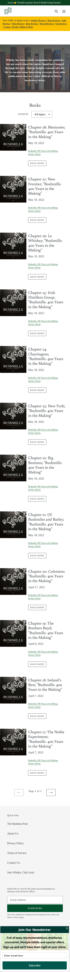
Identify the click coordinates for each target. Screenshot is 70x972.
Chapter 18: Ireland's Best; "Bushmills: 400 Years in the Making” (45, 684)
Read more (37, 163)
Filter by (23, 114)
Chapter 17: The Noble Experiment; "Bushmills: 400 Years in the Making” (46, 739)
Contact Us (13, 862)
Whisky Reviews (38, 20)
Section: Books (34, 154)
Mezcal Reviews (47, 24)
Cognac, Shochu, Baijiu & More (18, 27)
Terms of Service (16, 853)
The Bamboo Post (17, 823)
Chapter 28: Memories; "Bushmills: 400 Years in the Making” (46, 131)
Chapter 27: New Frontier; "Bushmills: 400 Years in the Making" (44, 186)
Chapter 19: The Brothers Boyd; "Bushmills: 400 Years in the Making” (45, 630)
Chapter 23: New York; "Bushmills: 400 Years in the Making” (46, 410)
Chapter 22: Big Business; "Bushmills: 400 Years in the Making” (45, 464)
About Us (12, 833)
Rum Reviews (54, 20)
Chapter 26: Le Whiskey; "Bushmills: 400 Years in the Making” (45, 242)
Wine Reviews (18, 24)
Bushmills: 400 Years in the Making (43, 151)
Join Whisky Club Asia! (20, 872)
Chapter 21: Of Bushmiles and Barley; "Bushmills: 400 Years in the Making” (46, 521)
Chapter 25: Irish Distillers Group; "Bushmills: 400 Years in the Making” (45, 299)
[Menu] (64, 11)
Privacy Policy (15, 843)
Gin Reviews (61, 24)
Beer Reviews (32, 24)
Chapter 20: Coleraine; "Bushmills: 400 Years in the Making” (46, 576)
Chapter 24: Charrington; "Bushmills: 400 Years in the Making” (45, 356)
